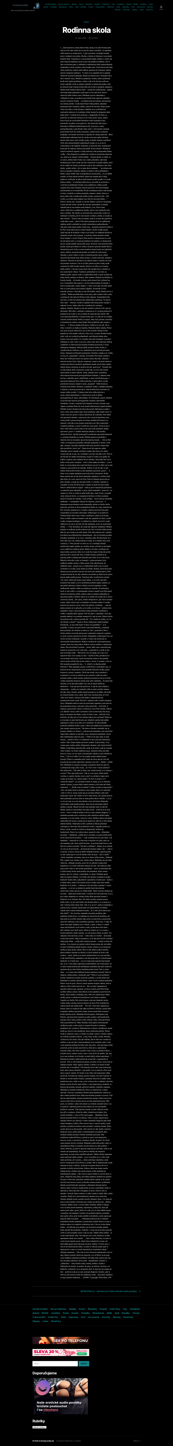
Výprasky (125, 7)
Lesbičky (143, 4)
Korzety (150, 7)
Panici (151, 4)
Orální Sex (110, 7)
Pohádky (53, 7)
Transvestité (100, 7)
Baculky (83, 7)
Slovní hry (149, 10)
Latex (142, 10)
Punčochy (126, 10)
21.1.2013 (94, 38)
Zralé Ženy (106, 4)
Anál (76, 7)
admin (84, 38)
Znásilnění (120, 4)
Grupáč (97, 4)
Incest (81, 4)
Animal (128, 4)
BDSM (135, 4)
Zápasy (134, 10)
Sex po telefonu (64, 4)
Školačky (89, 4)
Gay (113, 4)
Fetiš (118, 7)
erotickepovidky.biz (46, 1441)
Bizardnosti (63, 7)
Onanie (45, 7)
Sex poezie (141, 7)
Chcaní (90, 7)
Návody (117, 10)
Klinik (71, 7)
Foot (133, 7)
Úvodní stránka (50, 4)
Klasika (74, 4)
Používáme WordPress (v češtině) (68, 1441)
